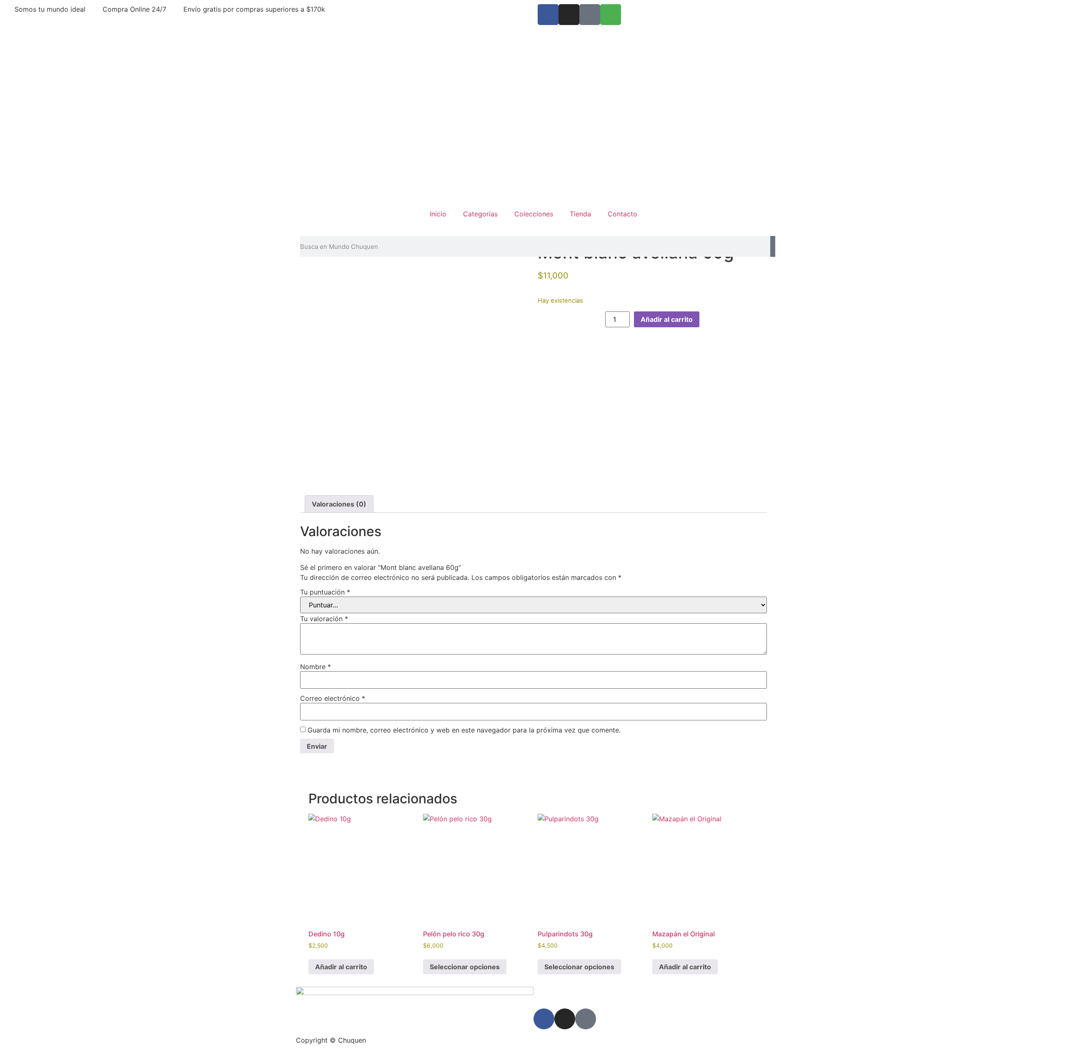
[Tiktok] (589, 14)
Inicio (438, 214)
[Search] (772, 246)
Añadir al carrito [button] (341, 967)
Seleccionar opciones (465, 967)
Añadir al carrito (667, 319)
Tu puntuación (325, 592)
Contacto (622, 214)
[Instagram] (569, 14)
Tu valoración (324, 618)
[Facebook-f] (548, 14)
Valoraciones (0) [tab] (339, 504)
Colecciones (533, 214)
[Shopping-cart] (610, 14)
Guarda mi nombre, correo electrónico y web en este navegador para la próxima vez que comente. (464, 730)
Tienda (580, 214)
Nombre (315, 666)
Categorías (480, 214)
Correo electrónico (332, 698)
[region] (533, 112)
